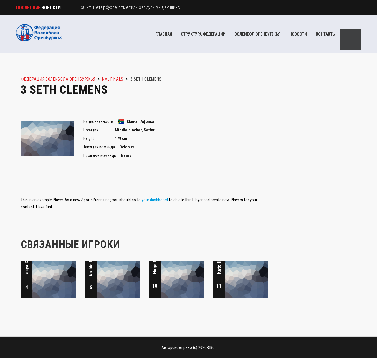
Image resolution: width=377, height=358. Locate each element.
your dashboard (155, 200)
